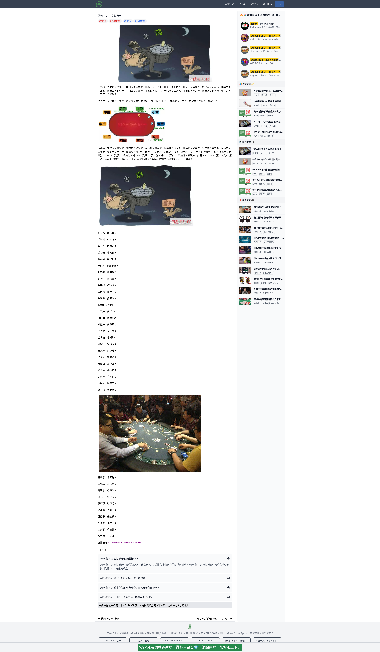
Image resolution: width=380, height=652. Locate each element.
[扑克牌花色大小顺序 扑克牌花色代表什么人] (245, 103)
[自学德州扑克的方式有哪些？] (245, 270)
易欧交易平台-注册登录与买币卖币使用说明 (238, 640)
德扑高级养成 (269, 211)
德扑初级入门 (269, 232)
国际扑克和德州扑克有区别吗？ (212, 618)
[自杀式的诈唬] (245, 239)
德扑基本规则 (274, 303)
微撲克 (254, 4)
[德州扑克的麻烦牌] (245, 280)
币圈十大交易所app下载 (267, 640)
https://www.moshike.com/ (124, 542)
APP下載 (230, 4)
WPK (256, 115)
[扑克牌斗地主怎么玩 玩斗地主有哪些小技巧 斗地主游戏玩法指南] (245, 92)
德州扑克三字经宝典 (178, 605)
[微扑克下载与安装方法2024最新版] (245, 133)
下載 (279, 4)
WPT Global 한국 (113, 640)
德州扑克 (268, 4)
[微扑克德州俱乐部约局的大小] (245, 113)
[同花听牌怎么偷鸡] (245, 209)
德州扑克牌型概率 (110, 618)
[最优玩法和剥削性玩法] (245, 219)
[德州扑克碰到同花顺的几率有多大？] (245, 301)
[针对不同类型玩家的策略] (245, 290)
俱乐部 (242, 4)
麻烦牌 (257, 283)
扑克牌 (257, 95)
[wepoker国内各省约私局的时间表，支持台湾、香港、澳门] (245, 171)
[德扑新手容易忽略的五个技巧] (245, 229)
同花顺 (257, 303)
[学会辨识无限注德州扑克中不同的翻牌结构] (245, 250)
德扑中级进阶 (269, 221)
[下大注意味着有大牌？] (245, 260)
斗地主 (264, 95)
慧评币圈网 (143, 640)
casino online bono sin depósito (176, 640)
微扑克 (272, 95)
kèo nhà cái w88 (205, 640)
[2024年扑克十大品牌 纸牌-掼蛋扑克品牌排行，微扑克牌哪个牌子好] (245, 123)
